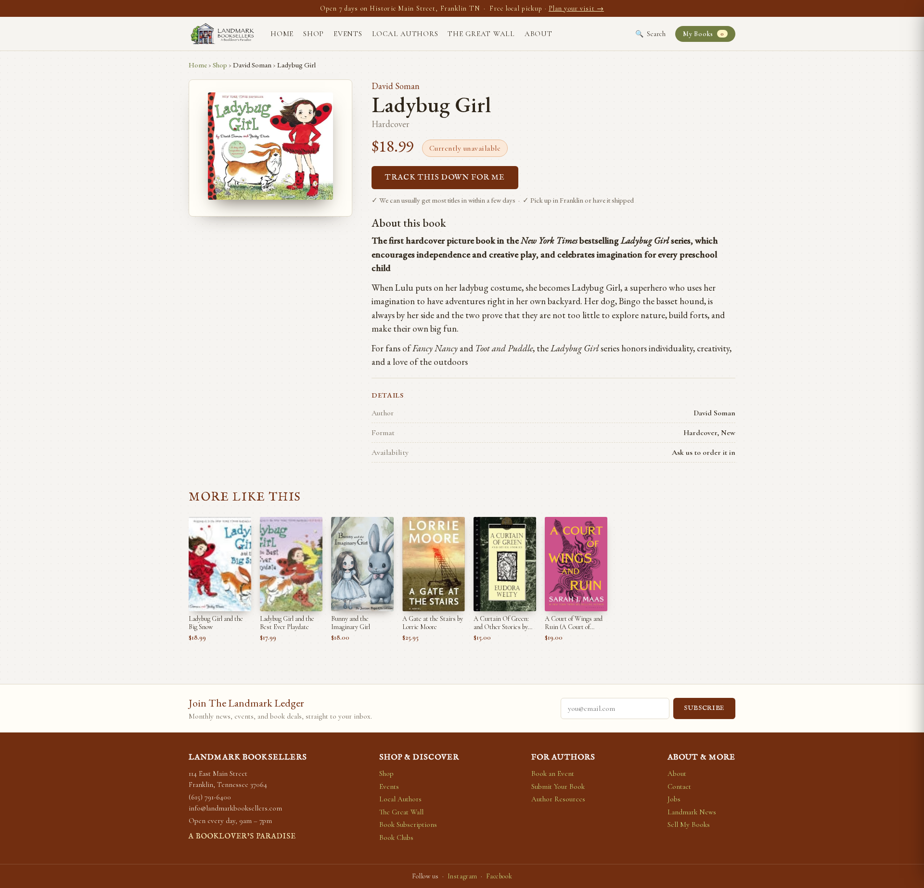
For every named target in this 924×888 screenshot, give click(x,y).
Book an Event (552, 773)
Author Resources (558, 799)
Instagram (462, 876)
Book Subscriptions (408, 824)
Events (348, 33)
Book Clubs (396, 837)
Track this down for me (445, 177)
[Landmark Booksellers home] (222, 34)
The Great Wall (481, 33)
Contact (679, 786)
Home (282, 33)
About (538, 33)
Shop (313, 33)
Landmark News (691, 812)
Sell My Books (688, 824)
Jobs (673, 799)
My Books (703, 34)
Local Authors (405, 33)
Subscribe (704, 708)
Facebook (499, 876)
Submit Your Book (558, 786)
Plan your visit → (576, 8)
